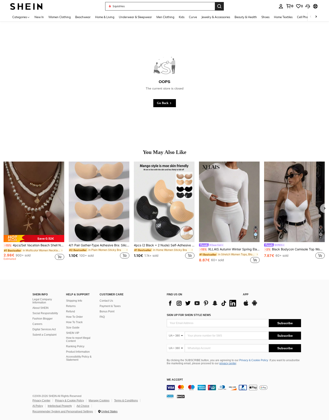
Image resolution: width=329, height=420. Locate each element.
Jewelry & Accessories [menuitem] (215, 17)
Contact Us (106, 300)
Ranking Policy (75, 346)
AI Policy (37, 405)
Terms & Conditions (126, 400)
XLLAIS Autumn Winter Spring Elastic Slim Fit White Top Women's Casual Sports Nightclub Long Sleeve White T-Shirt (230, 249)
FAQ (102, 316)
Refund (70, 311)
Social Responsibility (45, 313)
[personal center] (281, 6)
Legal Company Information (42, 301)
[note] (34, 238)
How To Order (74, 316)
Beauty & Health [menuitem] (246, 17)
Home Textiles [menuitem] (283, 17)
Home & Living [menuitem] (104, 17)
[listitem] (34, 213)
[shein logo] (26, 6)
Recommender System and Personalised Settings (62, 411)
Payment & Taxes (110, 306)
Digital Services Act (44, 329)
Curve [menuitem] (193, 17)
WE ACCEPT (175, 379)
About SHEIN (40, 307)
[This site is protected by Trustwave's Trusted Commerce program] (170, 396)
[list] (202, 303)
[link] (289, 6)
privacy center (227, 363)
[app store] (246, 305)
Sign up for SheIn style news (189, 315)
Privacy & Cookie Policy (253, 360)
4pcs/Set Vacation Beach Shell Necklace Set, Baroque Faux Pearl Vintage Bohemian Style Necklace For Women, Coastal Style (34, 245)
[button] (307, 6)
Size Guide (72, 327)
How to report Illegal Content (78, 339)
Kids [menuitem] (181, 17)
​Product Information (78, 351)
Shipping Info (74, 300)
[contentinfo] (234, 387)
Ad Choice (83, 405)
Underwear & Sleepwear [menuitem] (135, 17)
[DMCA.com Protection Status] (181, 396)
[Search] (219, 6)
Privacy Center (41, 400)
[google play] (254, 305)
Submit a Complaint (44, 334)
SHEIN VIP (72, 333)
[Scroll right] (316, 17)
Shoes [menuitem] (265, 17)
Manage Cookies (99, 400)
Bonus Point (107, 311)
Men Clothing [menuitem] (165, 17)
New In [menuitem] (39, 17)
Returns (71, 306)
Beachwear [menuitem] (83, 17)
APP (245, 294)
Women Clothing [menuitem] (59, 17)
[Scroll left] (310, 17)
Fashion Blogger (42, 318)
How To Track (74, 322)
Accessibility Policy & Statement (79, 358)
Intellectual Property (60, 405)
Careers (37, 324)
